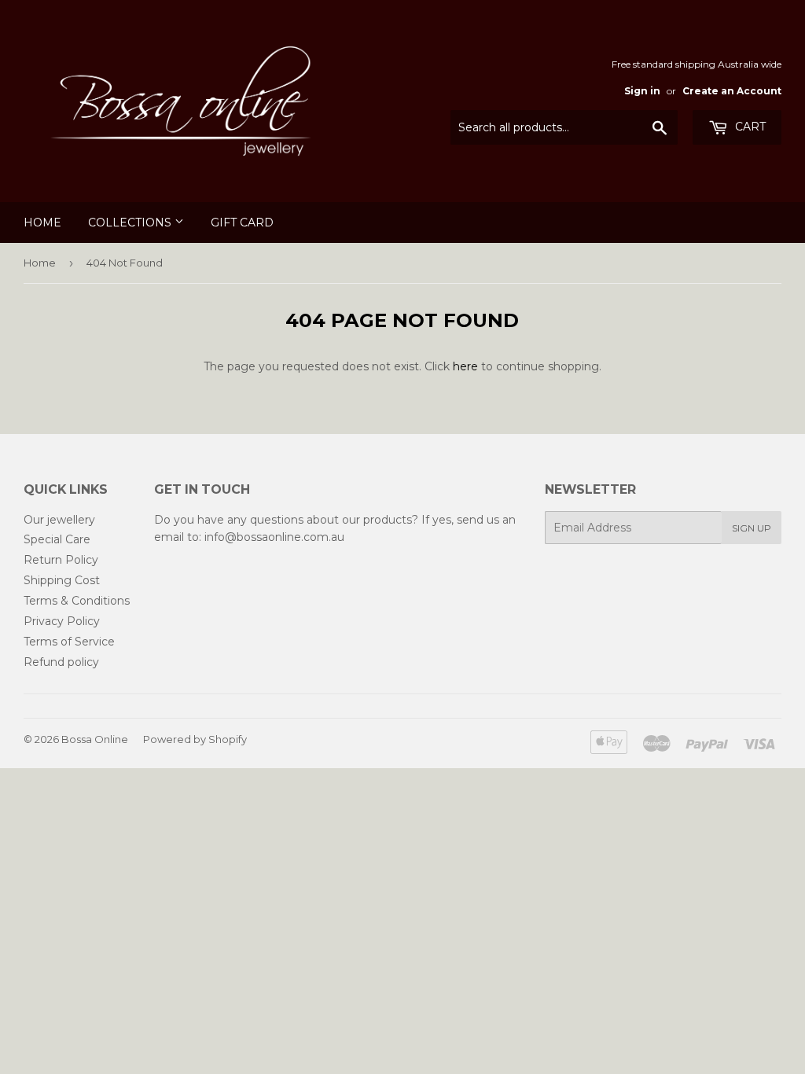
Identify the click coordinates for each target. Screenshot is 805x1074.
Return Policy (61, 560)
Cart (749, 127)
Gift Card (242, 222)
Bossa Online (94, 739)
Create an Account (731, 91)
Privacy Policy (62, 621)
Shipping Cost (62, 580)
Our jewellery (59, 520)
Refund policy (61, 662)
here (465, 366)
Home (42, 222)
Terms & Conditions (77, 601)
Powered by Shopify (195, 739)
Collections (131, 222)
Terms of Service (69, 641)
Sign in (642, 91)
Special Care (57, 539)
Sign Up (751, 528)
